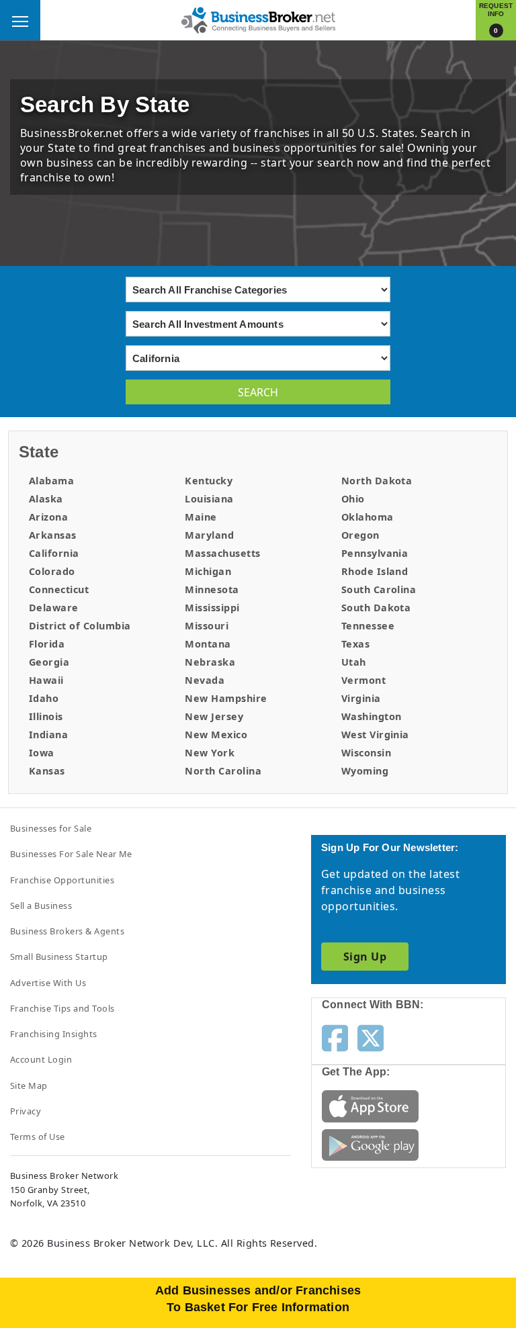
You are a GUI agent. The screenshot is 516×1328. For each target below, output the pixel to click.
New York (209, 752)
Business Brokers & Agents (67, 931)
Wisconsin (366, 752)
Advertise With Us (48, 983)
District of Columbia (80, 625)
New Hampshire (226, 698)
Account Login (41, 1059)
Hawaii (46, 680)
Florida (46, 643)
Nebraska (210, 662)
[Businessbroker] (258, 18)
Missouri (206, 625)
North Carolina (223, 770)
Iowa (41, 752)
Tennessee (367, 625)
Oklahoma (367, 517)
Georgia (49, 662)
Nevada (204, 680)
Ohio (353, 498)
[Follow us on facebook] (335, 1037)
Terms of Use (37, 1137)
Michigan (208, 571)
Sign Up (364, 956)
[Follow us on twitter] (370, 1037)
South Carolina (379, 589)
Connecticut (59, 589)
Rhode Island (374, 571)
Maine (200, 517)
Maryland (209, 535)
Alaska (46, 498)
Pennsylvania (374, 553)
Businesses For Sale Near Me (71, 854)
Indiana (48, 734)
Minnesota (212, 589)
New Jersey (214, 716)
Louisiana (209, 498)
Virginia (361, 698)
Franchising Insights (53, 1034)
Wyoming (364, 770)
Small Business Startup (59, 956)
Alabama (51, 480)
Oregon (360, 535)
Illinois (46, 716)
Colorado (52, 571)
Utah (353, 662)
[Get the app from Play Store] (370, 1144)
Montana (207, 643)
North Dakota (377, 480)
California (54, 553)
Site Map (29, 1085)
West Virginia (375, 734)
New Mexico (216, 734)
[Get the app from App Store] (370, 1105)
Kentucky (208, 480)
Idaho (43, 698)
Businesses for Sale (50, 828)
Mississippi (212, 607)
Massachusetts (222, 553)
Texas (355, 643)
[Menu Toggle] (20, 20)
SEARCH (258, 392)
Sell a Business (41, 905)
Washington (371, 716)
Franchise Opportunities (62, 880)
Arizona (48, 517)
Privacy (25, 1111)
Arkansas (53, 535)
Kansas (47, 770)
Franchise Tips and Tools (62, 1008)
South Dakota (376, 607)
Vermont (363, 680)
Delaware (54, 607)
